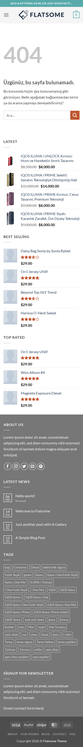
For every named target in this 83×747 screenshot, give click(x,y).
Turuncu (25, 649)
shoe (34, 634)
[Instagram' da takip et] (16, 466)
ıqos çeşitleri (41, 657)
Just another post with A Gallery (41, 524)
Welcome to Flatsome (32, 511)
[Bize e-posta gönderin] (32, 466)
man (21, 627)
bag (7, 567)
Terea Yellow (45, 642)
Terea (8, 642)
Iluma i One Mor (15, 582)
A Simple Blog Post (30, 537)
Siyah (44, 634)
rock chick (11, 634)
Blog (46, 734)
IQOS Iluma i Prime (17, 612)
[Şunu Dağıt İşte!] (41, 15)
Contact (60, 734)
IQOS (52, 590)
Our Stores (30, 734)
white (38, 649)
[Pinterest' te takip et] (41, 466)
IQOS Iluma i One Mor (61, 605)
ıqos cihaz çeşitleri (17, 657)
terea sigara (25, 642)
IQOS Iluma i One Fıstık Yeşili (24, 605)
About (13, 734)
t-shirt (67, 634)
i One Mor (37, 590)
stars (55, 634)
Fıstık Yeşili (12, 575)
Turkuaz (10, 649)
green (27, 575)
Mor (31, 627)
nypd (41, 627)
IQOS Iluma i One (37, 597)
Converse (20, 567)
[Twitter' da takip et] (24, 466)
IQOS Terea (12, 620)
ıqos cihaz (52, 649)
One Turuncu (57, 627)
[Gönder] (75, 115)
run (24, 634)
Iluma (39, 575)
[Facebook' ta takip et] (8, 466)
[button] (6, 14)
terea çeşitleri (67, 642)
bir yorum (20, 500)
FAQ (72, 734)
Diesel (35, 567)
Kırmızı (64, 620)
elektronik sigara (54, 567)
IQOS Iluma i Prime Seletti (51, 612)
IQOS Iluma (67, 590)
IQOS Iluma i (13, 597)
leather (9, 627)
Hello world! (25, 496)
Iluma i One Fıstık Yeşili (62, 575)
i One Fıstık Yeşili (16, 590)
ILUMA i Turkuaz (41, 582)
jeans (51, 620)
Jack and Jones (34, 620)
